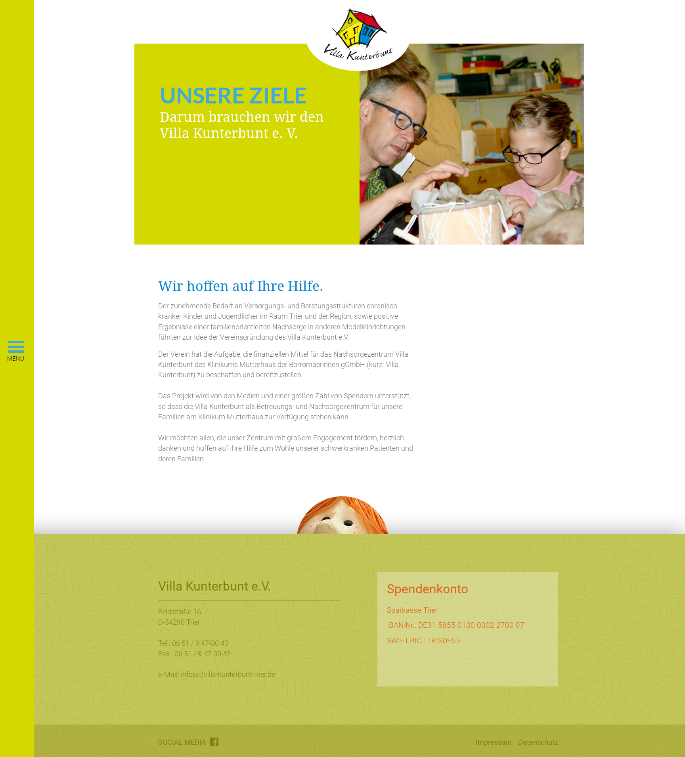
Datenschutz (538, 742)
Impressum (494, 742)
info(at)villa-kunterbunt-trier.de (228, 675)
